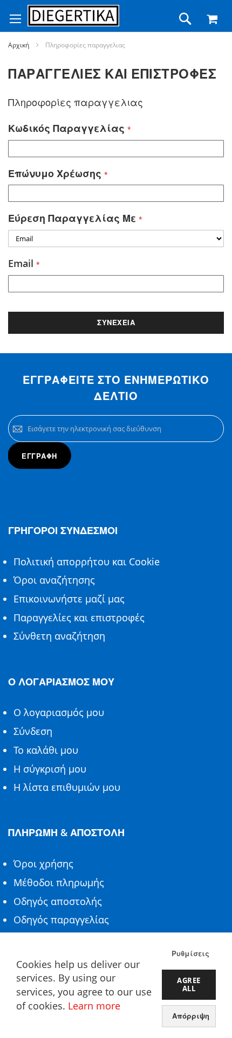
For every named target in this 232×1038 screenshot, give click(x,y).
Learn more (94, 1005)
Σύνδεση (32, 731)
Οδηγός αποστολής (57, 901)
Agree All (189, 984)
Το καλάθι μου (45, 750)
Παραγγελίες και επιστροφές (79, 617)
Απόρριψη (190, 1016)
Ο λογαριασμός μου (58, 712)
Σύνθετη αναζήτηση (59, 635)
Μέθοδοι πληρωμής (58, 882)
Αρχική (18, 45)
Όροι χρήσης (43, 863)
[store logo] (73, 15)
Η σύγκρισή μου (49, 768)
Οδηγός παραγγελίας (61, 919)
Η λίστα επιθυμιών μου (66, 787)
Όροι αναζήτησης (54, 579)
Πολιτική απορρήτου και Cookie (86, 561)
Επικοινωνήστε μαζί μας (69, 598)
